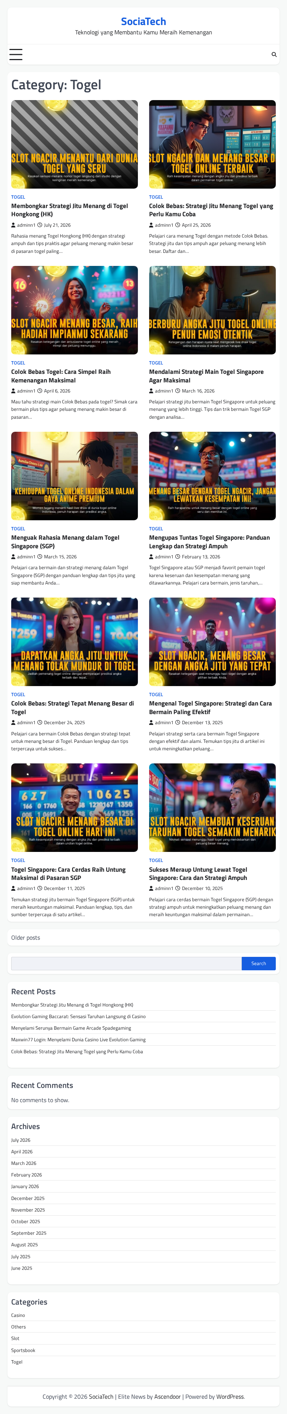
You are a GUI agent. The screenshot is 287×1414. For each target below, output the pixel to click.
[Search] (274, 54)
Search (258, 963)
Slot (15, 1338)
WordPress (230, 1396)
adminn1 (26, 225)
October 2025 (25, 1221)
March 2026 (23, 1163)
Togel (18, 197)
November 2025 (28, 1209)
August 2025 (24, 1244)
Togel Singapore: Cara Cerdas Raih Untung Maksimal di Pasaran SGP (68, 874)
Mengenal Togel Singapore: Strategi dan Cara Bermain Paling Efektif (210, 707)
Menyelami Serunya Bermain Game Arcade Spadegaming (71, 1028)
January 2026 (25, 1186)
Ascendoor (167, 1396)
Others (18, 1326)
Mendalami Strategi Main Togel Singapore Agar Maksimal (206, 376)
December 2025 (27, 1198)
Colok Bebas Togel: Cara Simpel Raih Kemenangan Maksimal (61, 376)
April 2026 (22, 1151)
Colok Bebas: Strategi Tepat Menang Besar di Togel (72, 707)
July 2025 (20, 1256)
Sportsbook (23, 1350)
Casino (18, 1315)
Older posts (25, 937)
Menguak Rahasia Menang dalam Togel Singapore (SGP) (65, 542)
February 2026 (26, 1174)
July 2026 (20, 1140)
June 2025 (21, 1268)
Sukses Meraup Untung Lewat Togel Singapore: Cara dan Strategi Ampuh (198, 874)
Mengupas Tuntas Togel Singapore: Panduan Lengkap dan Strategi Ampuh (209, 542)
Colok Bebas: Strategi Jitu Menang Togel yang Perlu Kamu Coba (211, 210)
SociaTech (143, 21)
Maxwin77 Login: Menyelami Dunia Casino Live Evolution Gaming (78, 1039)
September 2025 (28, 1233)
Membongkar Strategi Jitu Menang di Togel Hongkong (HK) (69, 210)
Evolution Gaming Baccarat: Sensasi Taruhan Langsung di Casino (78, 1016)
